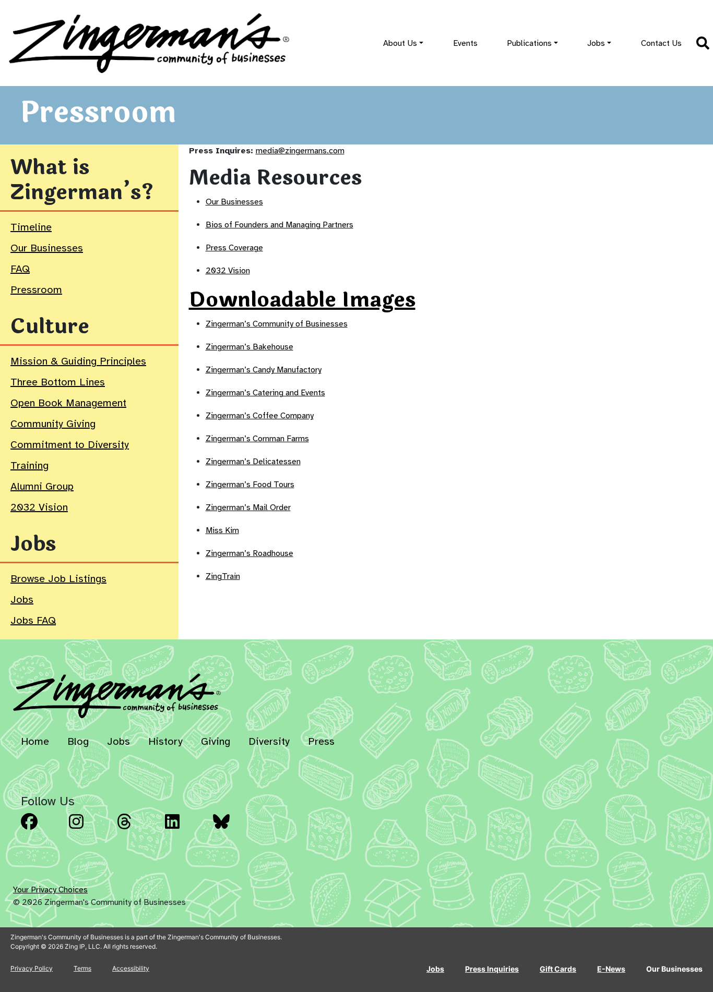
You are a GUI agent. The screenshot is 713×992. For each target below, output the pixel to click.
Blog (78, 741)
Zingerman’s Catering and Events (265, 393)
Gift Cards (558, 968)
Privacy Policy (31, 968)
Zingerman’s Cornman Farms (257, 438)
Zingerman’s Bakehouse (249, 347)
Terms (82, 968)
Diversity (269, 741)
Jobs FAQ (33, 620)
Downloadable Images (302, 300)
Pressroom (36, 289)
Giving (215, 741)
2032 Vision (39, 507)
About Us (400, 43)
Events (465, 43)
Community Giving (53, 423)
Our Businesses (46, 248)
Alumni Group (42, 486)
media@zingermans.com (300, 151)
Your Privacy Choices (50, 890)
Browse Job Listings (58, 578)
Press (321, 741)
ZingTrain (223, 576)
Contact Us (661, 43)
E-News (611, 968)
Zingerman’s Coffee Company (260, 415)
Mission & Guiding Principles (78, 361)
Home (35, 741)
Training (29, 465)
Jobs (596, 43)
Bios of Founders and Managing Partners (279, 225)
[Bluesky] (234, 829)
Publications (529, 43)
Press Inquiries (492, 968)
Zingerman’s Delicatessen (253, 461)
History (165, 741)
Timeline (31, 227)
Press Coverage (234, 248)
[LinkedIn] (186, 829)
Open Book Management (68, 402)
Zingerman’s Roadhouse (249, 553)
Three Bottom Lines (57, 382)
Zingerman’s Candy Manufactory (264, 370)
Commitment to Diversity (69, 444)
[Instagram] (90, 829)
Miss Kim (222, 530)
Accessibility (130, 968)
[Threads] (138, 829)
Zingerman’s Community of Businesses (277, 324)
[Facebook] (42, 829)
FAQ (20, 268)
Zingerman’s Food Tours (250, 484)
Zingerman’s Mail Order (248, 507)
